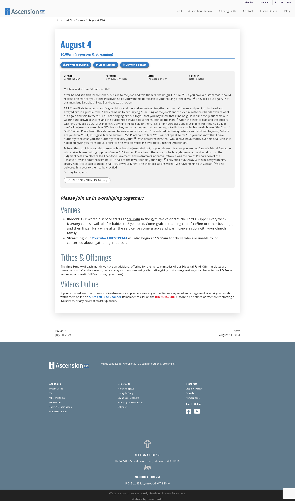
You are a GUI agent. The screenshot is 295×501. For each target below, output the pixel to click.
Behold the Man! (72, 78)
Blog (287, 11)
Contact (248, 11)
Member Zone (193, 397)
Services (80, 20)
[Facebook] (276, 2)
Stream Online (56, 388)
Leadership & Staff (58, 411)
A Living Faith (227, 11)
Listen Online (268, 11)
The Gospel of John (157, 78)
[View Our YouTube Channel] (197, 412)
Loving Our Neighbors (128, 397)
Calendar (248, 2)
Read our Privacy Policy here (167, 493)
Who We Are (55, 402)
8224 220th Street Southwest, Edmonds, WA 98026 (147, 461)
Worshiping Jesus (126, 388)
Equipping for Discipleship (130, 402)
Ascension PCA (64, 20)
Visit (179, 11)
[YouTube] (282, 2)
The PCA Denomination (60, 407)
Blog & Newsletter (194, 388)
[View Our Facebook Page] (188, 412)
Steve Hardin (155, 499)
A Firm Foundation (200, 11)
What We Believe (57, 397)
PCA (289, 2)
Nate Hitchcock (196, 78)
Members (266, 2)
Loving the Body (125, 393)
